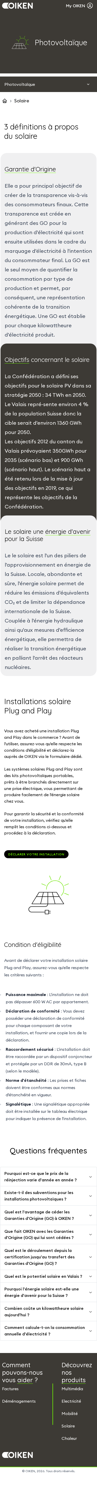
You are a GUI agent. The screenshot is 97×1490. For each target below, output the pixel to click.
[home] (4, 100)
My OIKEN (75, 5)
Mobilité (70, 1413)
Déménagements (19, 1401)
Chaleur (69, 1438)
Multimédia (72, 1388)
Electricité (71, 1401)
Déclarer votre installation (36, 854)
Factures (10, 1388)
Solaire (68, 1425)
